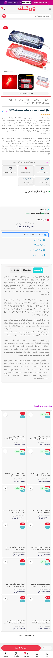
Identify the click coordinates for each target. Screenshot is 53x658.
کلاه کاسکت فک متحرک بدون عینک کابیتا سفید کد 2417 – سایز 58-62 (14, 623)
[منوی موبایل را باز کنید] (49, 8)
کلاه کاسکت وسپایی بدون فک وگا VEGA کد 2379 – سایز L (40, 585)
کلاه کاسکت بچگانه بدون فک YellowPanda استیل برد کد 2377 (14, 438)
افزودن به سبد (21, 648)
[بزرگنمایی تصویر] (45, 68)
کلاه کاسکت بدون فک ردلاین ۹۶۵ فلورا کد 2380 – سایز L (14, 511)
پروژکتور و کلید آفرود (22, 99)
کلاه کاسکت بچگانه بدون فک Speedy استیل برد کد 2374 (15, 585)
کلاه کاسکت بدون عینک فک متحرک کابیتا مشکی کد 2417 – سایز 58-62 (40, 623)
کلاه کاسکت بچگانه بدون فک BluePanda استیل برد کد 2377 (40, 438)
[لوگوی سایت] (26, 8)
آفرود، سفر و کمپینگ (40, 99)
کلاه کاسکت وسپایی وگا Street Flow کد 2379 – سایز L (15, 475)
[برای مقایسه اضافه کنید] (3, 111)
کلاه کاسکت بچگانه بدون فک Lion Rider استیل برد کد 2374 (15, 548)
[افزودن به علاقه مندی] (7, 112)
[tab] (38, 270)
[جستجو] (4, 16)
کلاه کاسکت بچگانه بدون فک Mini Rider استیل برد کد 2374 (40, 548)
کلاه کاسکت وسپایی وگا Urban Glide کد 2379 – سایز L (40, 475)
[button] (30, 414)
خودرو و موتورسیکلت (32, 102)
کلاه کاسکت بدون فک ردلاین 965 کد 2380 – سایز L (39, 511)
